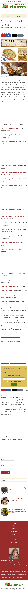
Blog (14, 525)
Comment (4, 446)
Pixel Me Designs (16, 591)
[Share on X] (14, 35)
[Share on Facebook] (8, 35)
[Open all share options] (20, 35)
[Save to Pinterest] (3, 35)
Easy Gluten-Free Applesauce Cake (10, 341)
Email (2, 465)
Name (3, 459)
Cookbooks (14, 528)
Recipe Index (14, 531)
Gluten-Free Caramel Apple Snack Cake (11, 332)
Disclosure (14, 545)
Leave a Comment (21, 27)
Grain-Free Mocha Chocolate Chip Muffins (17, 488)
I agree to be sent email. (14, 381)
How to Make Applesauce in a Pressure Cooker (13, 363)
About (14, 537)
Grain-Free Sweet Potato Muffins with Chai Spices (17, 499)
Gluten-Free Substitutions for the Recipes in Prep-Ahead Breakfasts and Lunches (17, 511)
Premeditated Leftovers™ (14, 6)
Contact (14, 539)
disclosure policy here (7, 33)
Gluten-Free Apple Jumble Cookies (10, 337)
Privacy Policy (14, 542)
